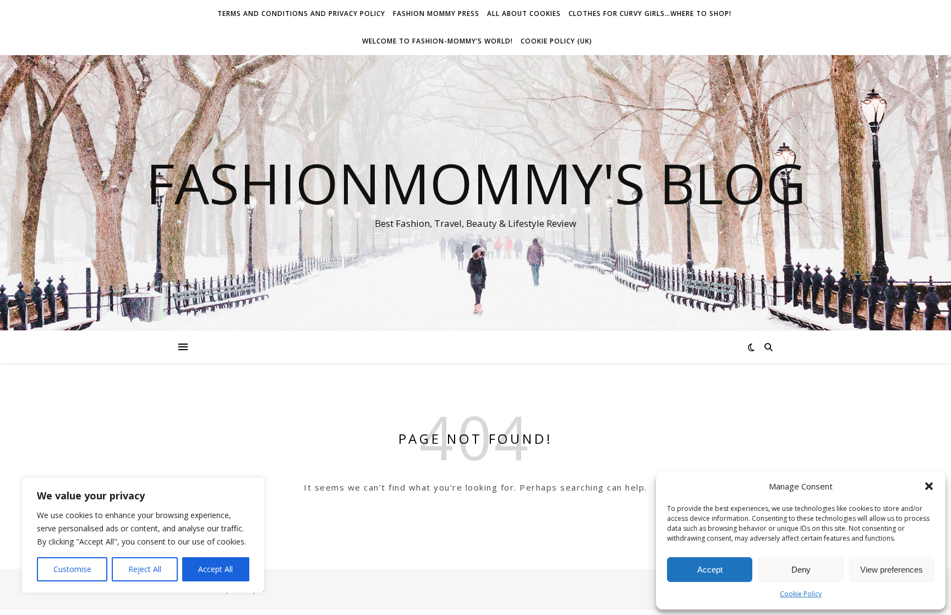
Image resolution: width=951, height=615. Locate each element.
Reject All (144, 569)
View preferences (891, 569)
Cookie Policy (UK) (556, 41)
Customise (72, 569)
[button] (928, 486)
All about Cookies (524, 13)
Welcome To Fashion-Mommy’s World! (437, 41)
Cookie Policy (801, 593)
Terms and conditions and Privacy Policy (301, 13)
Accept (710, 569)
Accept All (215, 569)
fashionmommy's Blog (476, 182)
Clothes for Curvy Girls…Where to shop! (650, 13)
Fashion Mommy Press (436, 13)
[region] (143, 535)
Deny (801, 569)
